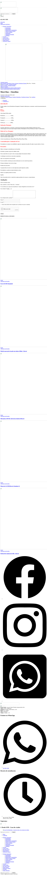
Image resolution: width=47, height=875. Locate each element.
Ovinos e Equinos (8, 32)
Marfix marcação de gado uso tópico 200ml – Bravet (13, 351)
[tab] (25, 100)
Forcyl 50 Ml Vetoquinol (6, 283)
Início (1, 83)
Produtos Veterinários (7, 83)
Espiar (1, 280)
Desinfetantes (8, 27)
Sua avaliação (3, 188)
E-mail (2, 202)
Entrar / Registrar (6, 870)
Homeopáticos (8, 29)
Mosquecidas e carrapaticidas (11, 30)
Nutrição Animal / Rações (10, 31)
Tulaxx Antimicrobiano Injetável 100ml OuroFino (10, 88)
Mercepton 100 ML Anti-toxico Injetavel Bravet (12, 418)
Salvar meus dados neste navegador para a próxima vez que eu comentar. (16, 204)
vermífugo (33, 97)
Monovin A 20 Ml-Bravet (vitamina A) (10, 486)
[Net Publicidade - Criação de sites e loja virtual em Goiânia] (23, 830)
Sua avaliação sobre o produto (6, 197)
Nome (2, 199)
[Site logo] (8, 6)
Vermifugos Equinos (23, 83)
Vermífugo (7, 35)
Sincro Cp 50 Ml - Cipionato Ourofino (7, 85)
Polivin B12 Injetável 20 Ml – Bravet (9, 553)
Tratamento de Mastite (9, 34)
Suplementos (7, 33)
